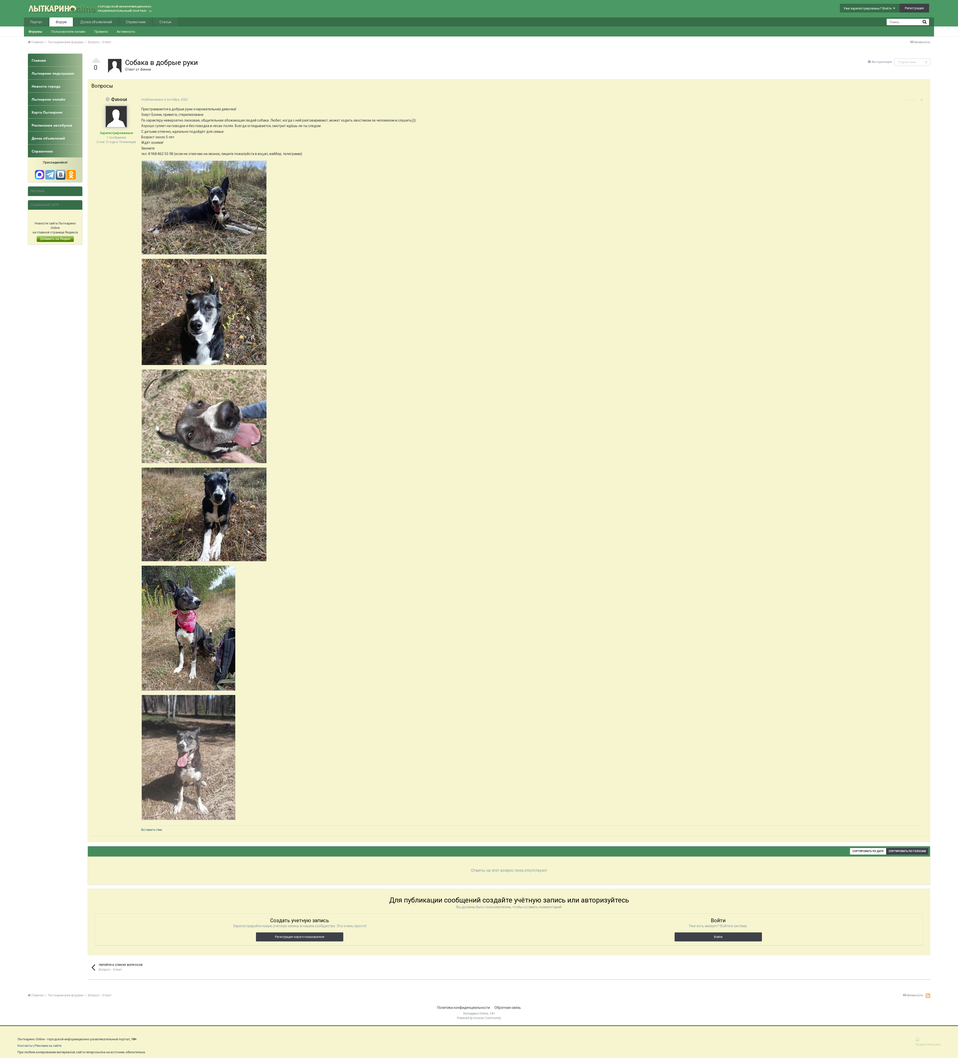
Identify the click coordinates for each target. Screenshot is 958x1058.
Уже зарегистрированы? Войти (868, 8)
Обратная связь (507, 1008)
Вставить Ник (151, 830)
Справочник (136, 22)
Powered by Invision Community (479, 1018)
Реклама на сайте (48, 1046)
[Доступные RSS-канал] (928, 995)
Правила (101, 31)
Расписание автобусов (52, 125)
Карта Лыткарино (47, 112)
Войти (718, 937)
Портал (36, 22)
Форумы (35, 31)
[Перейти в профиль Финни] (114, 65)
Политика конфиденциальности (463, 1008)
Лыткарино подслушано (53, 73)
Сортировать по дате (868, 851)
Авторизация (881, 62)
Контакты (25, 1046)
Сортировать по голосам (907, 851)
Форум (61, 22)
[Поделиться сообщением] (921, 100)
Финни (145, 69)
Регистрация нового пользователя (299, 937)
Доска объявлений (96, 22)
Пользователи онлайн (68, 31)
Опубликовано (164, 99)
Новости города (46, 86)
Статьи (165, 22)
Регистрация (914, 8)
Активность (126, 31)
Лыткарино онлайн (48, 99)
